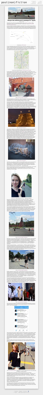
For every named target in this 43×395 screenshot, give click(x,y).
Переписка (40, 2)
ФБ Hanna (14, 198)
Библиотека (39, 3)
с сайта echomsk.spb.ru (22, 160)
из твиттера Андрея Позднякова (22, 97)
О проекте (16, 391)
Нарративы (34, 2)
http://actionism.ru (23, 127)
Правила (20, 391)
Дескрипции (34, 1)
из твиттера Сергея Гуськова (26, 70)
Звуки (41, 1)
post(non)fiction (14, 2)
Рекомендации (33, 3)
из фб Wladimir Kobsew (12, 370)
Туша (23, 131)
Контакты (25, 391)
